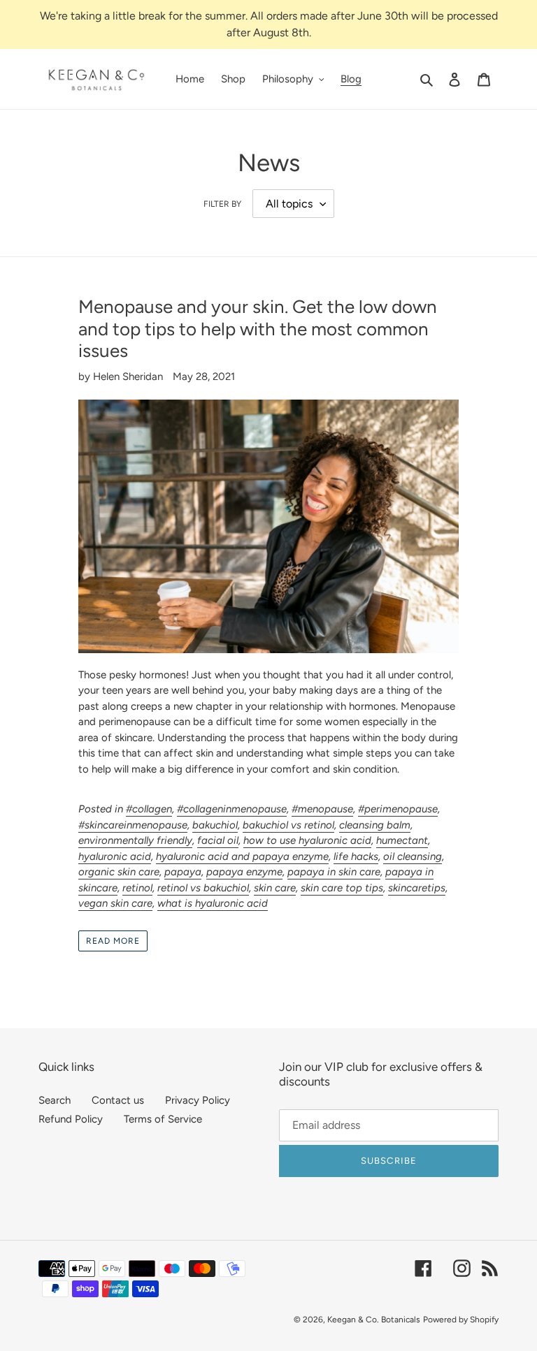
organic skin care (118, 872)
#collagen (149, 809)
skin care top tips (342, 888)
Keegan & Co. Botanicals (373, 1319)
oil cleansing (412, 856)
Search (54, 1100)
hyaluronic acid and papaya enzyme (242, 856)
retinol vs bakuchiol (203, 888)
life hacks (356, 856)
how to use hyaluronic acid (307, 840)
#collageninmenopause (232, 809)
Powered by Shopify (461, 1319)
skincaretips (416, 888)
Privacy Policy (197, 1100)
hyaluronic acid (114, 856)
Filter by (222, 204)
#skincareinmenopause (132, 825)
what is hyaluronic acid (212, 903)
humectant (402, 840)
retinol (137, 888)
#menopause (322, 809)
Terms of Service (163, 1119)
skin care (275, 888)
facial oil (217, 840)
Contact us (118, 1100)
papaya (182, 872)
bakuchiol (215, 825)
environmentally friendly (135, 840)
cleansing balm (374, 825)
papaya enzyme (244, 872)
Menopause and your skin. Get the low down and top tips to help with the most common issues (257, 327)
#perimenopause (398, 809)
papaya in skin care (333, 872)
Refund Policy (70, 1119)
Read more (113, 941)
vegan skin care (115, 903)
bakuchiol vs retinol (288, 825)
